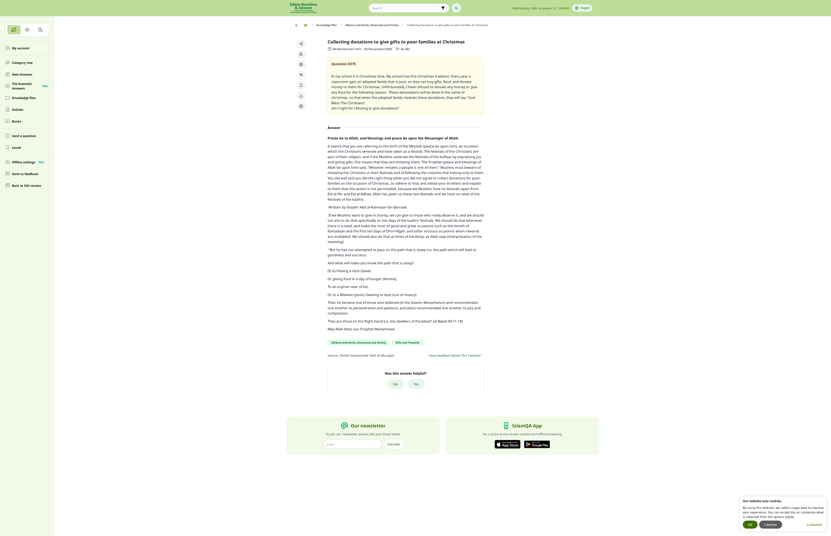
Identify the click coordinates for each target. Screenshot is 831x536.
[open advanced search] (443, 8)
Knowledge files (24, 98)
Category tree (22, 63)
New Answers (22, 74)
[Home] (305, 25)
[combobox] (406, 8)
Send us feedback (25, 174)
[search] (456, 8)
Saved (16, 148)
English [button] (585, 8)
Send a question (24, 136)
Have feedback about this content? (455, 355)
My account (20, 48)
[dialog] (783, 514)
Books (16, 121)
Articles (17, 110)
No (416, 384)
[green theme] (14, 29)
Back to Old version (26, 186)
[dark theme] (40, 29)
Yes (395, 384)
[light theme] (27, 29)
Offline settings (27, 162)
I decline (770, 525)
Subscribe (393, 444)
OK (750, 525)
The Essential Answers (30, 86)
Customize (814, 525)
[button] (301, 43)
